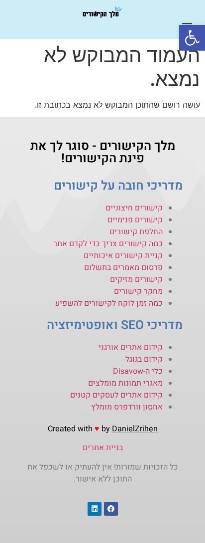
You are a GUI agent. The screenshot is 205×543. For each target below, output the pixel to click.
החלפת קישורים (136, 232)
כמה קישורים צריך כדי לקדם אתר (108, 244)
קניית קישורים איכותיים (123, 256)
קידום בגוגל (144, 359)
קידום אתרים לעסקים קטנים (116, 395)
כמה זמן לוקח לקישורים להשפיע (109, 303)
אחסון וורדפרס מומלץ (127, 407)
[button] (192, 38)
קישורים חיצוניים (134, 208)
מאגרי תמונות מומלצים (125, 383)
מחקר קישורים (138, 291)
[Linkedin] (95, 509)
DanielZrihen (135, 429)
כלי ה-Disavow (138, 371)
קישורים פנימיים (135, 220)
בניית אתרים (103, 448)
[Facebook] (111, 509)
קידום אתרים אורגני (131, 347)
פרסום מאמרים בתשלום (123, 267)
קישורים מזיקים (136, 279)
